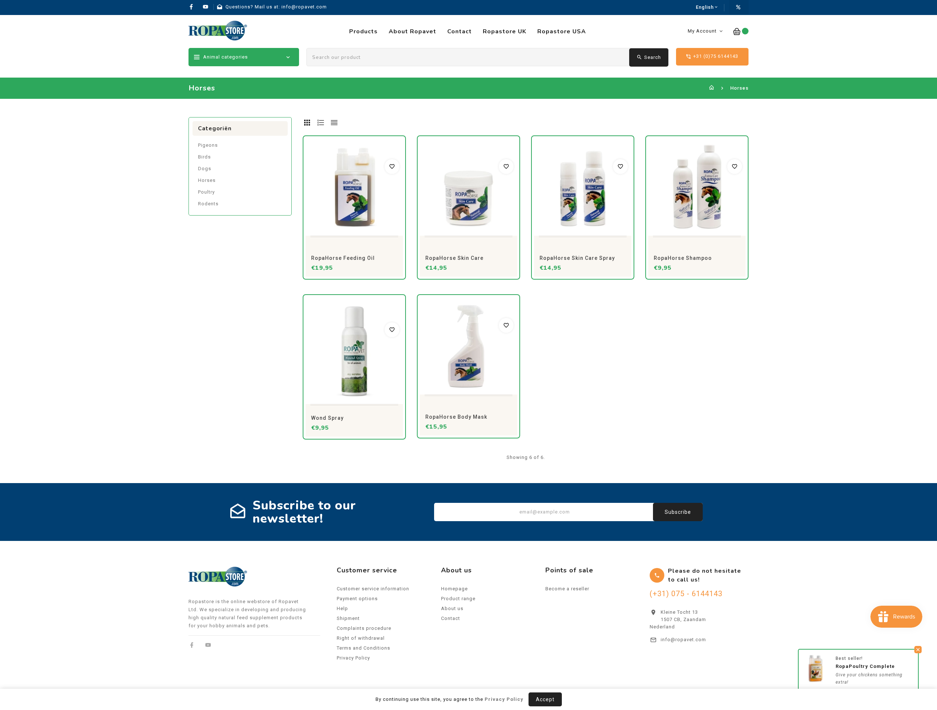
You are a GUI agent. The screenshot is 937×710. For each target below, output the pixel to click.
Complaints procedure (364, 628)
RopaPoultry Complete (865, 666)
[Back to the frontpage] (712, 88)
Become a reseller (567, 588)
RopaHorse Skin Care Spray (577, 258)
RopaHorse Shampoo (683, 258)
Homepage (454, 588)
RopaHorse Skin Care (454, 258)
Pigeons (208, 145)
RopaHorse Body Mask (456, 417)
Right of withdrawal (361, 638)
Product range (458, 598)
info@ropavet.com (683, 639)
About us (452, 608)
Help (342, 608)
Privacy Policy (353, 658)
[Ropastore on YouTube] (208, 645)
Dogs (204, 168)
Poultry (206, 192)
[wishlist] (392, 166)
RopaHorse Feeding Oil (343, 258)
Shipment (348, 618)
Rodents (208, 203)
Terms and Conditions (363, 648)
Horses (207, 180)
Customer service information (373, 588)
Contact (450, 618)
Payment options (357, 598)
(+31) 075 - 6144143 (686, 593)
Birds (204, 157)
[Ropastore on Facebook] (191, 645)
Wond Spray (327, 418)
